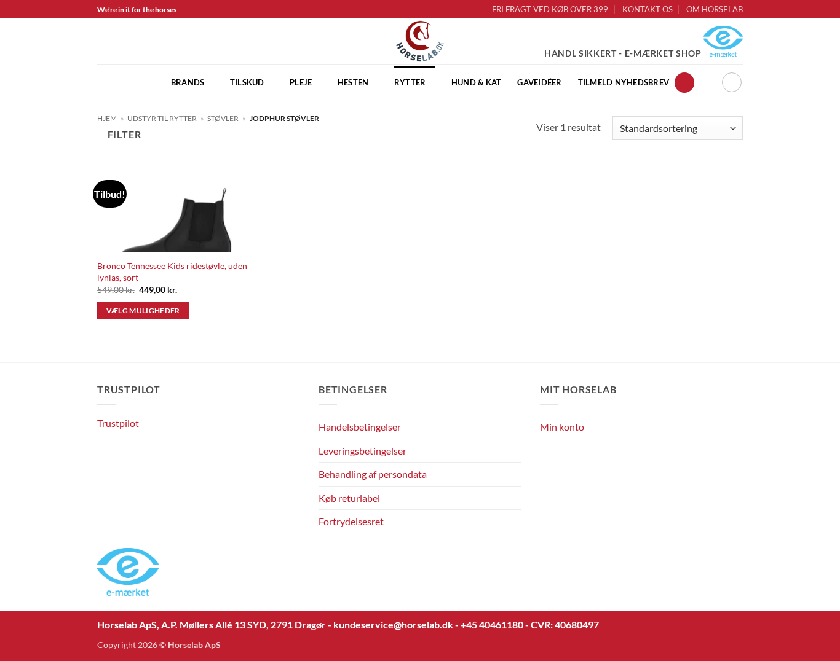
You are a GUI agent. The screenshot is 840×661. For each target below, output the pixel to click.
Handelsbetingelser (360, 426)
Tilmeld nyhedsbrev (624, 82)
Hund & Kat (476, 82)
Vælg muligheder (143, 311)
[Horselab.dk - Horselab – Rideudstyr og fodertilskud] (420, 41)
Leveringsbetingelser (362, 450)
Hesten (353, 82)
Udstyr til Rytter (162, 118)
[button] (684, 82)
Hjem (107, 118)
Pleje (301, 82)
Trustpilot (118, 423)
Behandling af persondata (373, 474)
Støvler (223, 118)
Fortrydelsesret (351, 521)
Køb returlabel (349, 498)
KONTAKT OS (647, 9)
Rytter (410, 82)
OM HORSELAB (714, 9)
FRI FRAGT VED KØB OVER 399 (550, 9)
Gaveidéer (539, 82)
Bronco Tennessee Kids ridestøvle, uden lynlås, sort (172, 271)
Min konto (562, 426)
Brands (188, 82)
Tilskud (247, 82)
